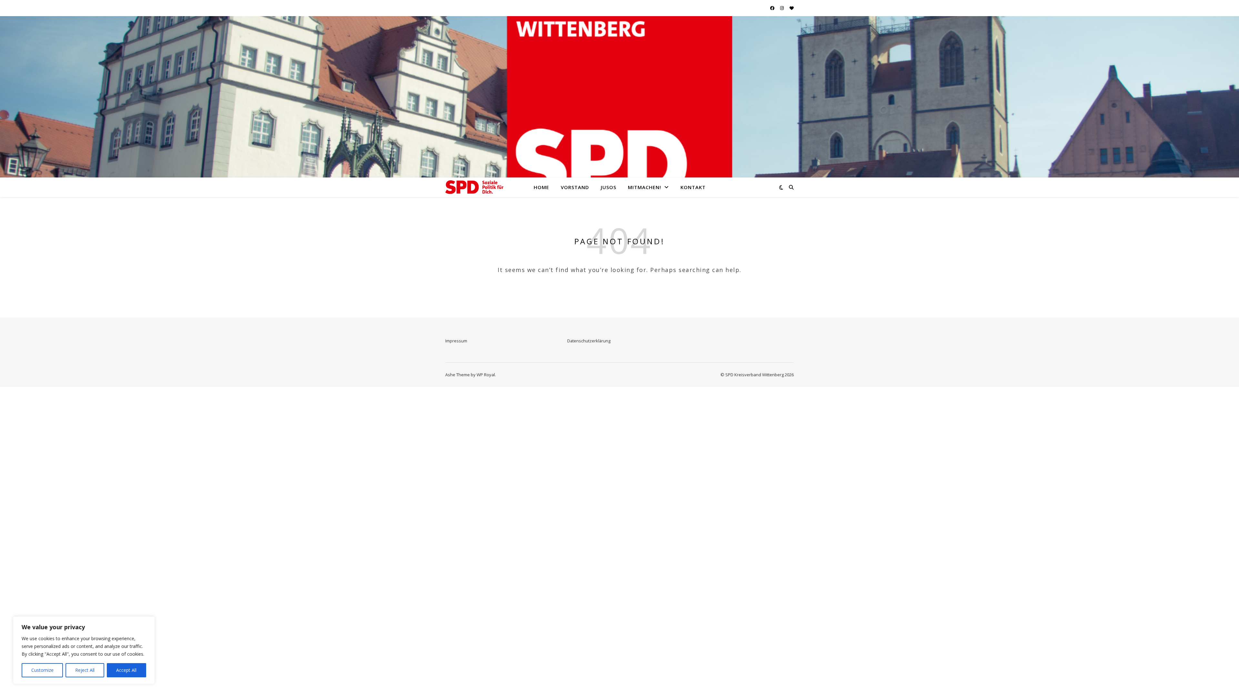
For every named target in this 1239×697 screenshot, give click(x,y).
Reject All (85, 670)
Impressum (456, 341)
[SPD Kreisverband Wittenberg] (474, 187)
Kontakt (693, 187)
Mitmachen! (644, 187)
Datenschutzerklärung (588, 341)
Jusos (608, 187)
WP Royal (486, 375)
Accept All (126, 670)
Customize (42, 670)
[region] (84, 650)
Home (541, 187)
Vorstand (575, 187)
